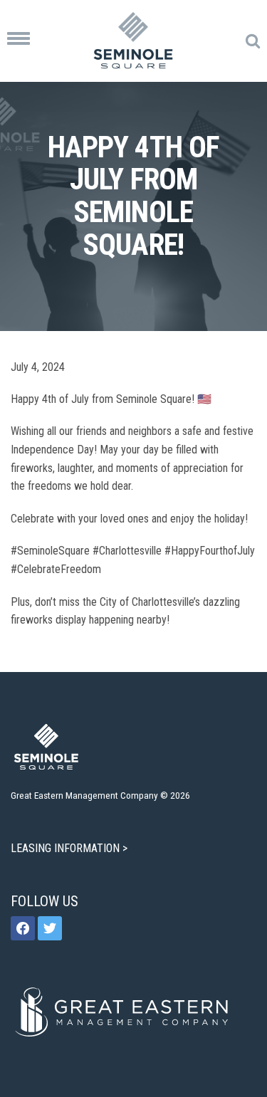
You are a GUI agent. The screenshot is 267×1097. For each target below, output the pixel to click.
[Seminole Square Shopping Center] (133, 41)
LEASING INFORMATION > (70, 848)
